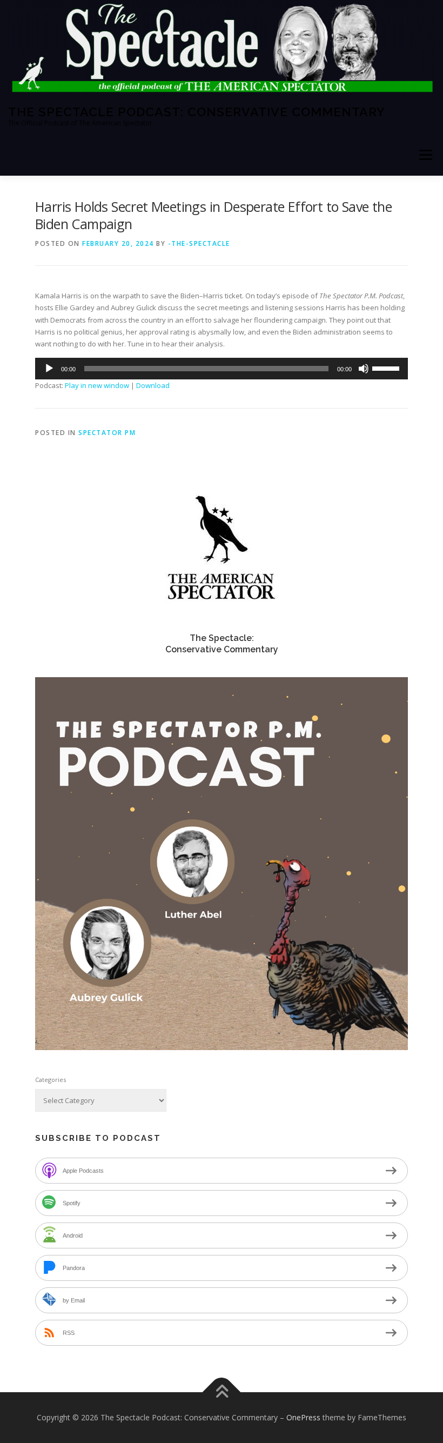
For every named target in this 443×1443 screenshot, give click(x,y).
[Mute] (363, 368)
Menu (425, 155)
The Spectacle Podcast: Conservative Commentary (196, 111)
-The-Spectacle (199, 243)
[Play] (49, 368)
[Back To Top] (222, 1392)
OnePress (303, 1417)
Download (153, 385)
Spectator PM (107, 432)
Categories (50, 1079)
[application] (221, 368)
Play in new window (97, 385)
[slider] (387, 367)
